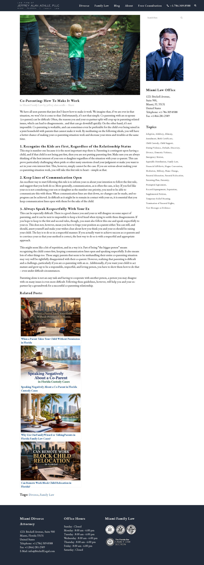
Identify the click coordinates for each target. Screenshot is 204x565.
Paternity (165, 180)
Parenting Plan (152, 180)
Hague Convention (173, 166)
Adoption (150, 134)
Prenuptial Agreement (156, 185)
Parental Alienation (155, 175)
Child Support (166, 143)
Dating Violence (153, 148)
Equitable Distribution (156, 161)
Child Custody (152, 143)
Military (160, 171)
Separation (172, 189)
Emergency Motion (154, 157)
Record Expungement (156, 189)
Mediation (150, 171)
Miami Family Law (33, 105)
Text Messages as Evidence (158, 208)
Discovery (175, 148)
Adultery (160, 134)
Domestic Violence (163, 152)
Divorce (34, 494)
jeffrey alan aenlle (56, 105)
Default (165, 148)
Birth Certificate (165, 138)
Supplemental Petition (156, 194)
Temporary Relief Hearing (158, 198)
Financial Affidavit (155, 166)
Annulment (151, 138)
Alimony (168, 134)
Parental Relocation (174, 175)
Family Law (47, 494)
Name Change (171, 171)
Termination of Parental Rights (160, 203)
